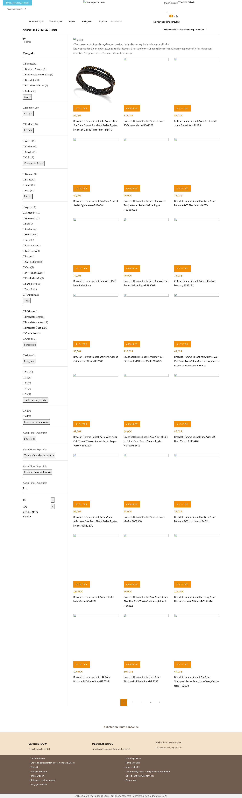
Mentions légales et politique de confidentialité (148, 771)
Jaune (28, 185)
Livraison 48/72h (38, 743)
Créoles (29, 338)
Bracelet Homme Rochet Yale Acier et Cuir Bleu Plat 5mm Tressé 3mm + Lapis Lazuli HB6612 (146, 601)
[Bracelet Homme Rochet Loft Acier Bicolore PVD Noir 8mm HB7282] (146, 636)
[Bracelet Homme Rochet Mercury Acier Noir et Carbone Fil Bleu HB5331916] (196, 556)
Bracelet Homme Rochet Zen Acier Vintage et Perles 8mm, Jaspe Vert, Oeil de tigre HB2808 (196, 681)
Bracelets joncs (33, 316)
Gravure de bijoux (39, 771)
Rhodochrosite (33, 278)
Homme (29, 107)
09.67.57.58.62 (186, 2)
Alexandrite (31, 212)
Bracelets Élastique (35, 327)
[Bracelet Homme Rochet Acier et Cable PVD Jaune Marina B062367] (146, 80)
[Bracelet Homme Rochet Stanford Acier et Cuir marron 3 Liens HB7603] (95, 316)
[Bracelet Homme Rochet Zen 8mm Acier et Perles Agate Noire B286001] (95, 160)
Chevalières (31, 333)
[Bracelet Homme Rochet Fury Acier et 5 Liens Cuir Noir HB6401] (196, 396)
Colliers (29, 90)
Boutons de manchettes (37, 74)
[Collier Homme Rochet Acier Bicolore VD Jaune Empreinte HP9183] (196, 80)
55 (26, 393)
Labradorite (31, 245)
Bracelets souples (34, 322)
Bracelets (30, 80)
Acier (28, 141)
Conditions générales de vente (139, 775)
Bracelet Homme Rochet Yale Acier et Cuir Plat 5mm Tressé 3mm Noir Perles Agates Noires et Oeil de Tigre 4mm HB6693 (95, 125)
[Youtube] (176, 787)
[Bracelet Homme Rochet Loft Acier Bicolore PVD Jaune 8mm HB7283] (95, 636)
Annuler (27, 516)
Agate (28, 207)
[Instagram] (168, 787)
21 (26, 377)
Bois (27, 223)
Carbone (29, 146)
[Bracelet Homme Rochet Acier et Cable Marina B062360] (146, 476)
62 (26, 410)
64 (26, 416)
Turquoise (30, 294)
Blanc (28, 179)
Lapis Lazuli (31, 250)
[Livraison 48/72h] (32, 737)
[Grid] (217, 29)
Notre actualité (132, 762)
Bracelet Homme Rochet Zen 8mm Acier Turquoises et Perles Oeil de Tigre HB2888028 (145, 205)
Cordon (29, 151)
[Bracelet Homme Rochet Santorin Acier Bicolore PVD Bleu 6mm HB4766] (196, 160)
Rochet (29, 124)
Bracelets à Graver (35, 85)
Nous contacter (132, 767)
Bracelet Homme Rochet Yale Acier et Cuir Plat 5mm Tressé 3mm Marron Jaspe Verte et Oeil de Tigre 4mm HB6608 (196, 361)
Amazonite (31, 218)
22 (26, 383)
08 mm (28, 355)
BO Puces (30, 311)
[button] (81, 108)
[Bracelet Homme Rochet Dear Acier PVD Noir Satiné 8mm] (95, 240)
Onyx (28, 267)
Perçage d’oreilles (39, 784)
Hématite (30, 234)
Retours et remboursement (43, 780)
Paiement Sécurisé (102, 743)
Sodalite (29, 289)
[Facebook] (160, 787)
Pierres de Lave (33, 272)
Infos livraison (37, 775)
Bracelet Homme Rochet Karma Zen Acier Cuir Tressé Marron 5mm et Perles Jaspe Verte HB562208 (95, 441)
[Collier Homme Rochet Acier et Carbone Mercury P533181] (196, 240)
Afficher (30, 512)
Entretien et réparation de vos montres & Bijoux (53, 762)
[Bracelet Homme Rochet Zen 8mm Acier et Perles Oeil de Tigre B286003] (146, 240)
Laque (28, 256)
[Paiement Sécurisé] (95, 737)
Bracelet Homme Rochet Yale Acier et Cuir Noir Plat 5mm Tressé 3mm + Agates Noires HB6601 (146, 441)
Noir (27, 190)
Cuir (27, 157)
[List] (212, 29)
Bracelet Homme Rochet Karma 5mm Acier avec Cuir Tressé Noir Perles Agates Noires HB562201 (95, 521)
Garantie (35, 767)
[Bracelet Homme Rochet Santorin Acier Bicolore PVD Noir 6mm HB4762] (196, 476)
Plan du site (130, 780)
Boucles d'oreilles (34, 69)
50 (26, 388)
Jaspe (28, 240)
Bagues (29, 63)
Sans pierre (31, 283)
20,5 (27, 372)
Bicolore (29, 174)
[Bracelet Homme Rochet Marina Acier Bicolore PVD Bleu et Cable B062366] (146, 316)
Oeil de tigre (31, 261)
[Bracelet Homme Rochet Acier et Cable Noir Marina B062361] (95, 556)
